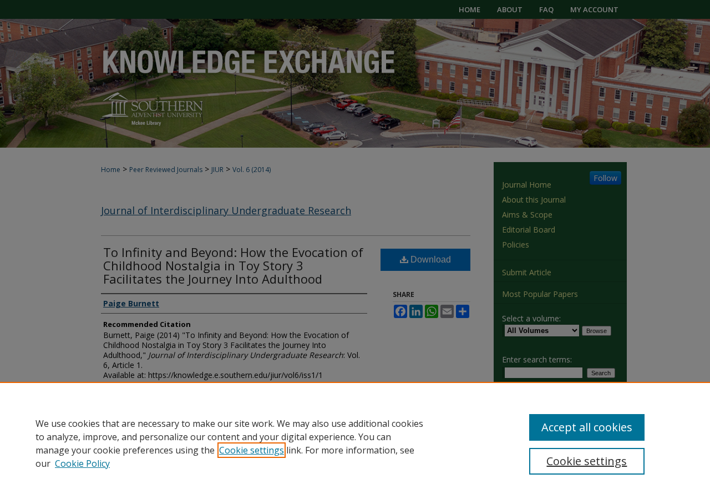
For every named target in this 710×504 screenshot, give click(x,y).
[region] (355, 443)
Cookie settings (251, 450)
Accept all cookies (586, 427)
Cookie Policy (82, 463)
